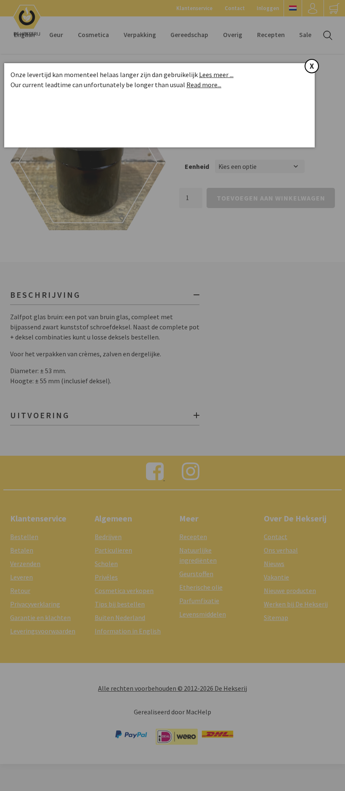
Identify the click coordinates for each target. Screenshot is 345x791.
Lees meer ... (216, 74)
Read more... (203, 84)
